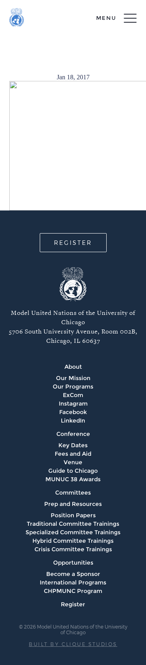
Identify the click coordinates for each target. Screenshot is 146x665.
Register (73, 604)
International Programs (73, 582)
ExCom (73, 395)
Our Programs (73, 386)
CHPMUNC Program (73, 591)
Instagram (73, 403)
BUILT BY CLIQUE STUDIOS (73, 644)
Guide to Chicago (73, 470)
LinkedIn (73, 420)
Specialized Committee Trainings (73, 532)
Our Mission (73, 378)
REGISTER (73, 242)
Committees (73, 492)
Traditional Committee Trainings (73, 523)
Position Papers (73, 515)
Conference (73, 434)
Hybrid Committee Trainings (73, 540)
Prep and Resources (73, 504)
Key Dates (73, 445)
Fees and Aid (73, 453)
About (73, 366)
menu (106, 18)
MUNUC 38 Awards (73, 479)
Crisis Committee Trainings (73, 549)
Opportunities (73, 562)
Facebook (73, 412)
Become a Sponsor (73, 574)
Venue (73, 462)
